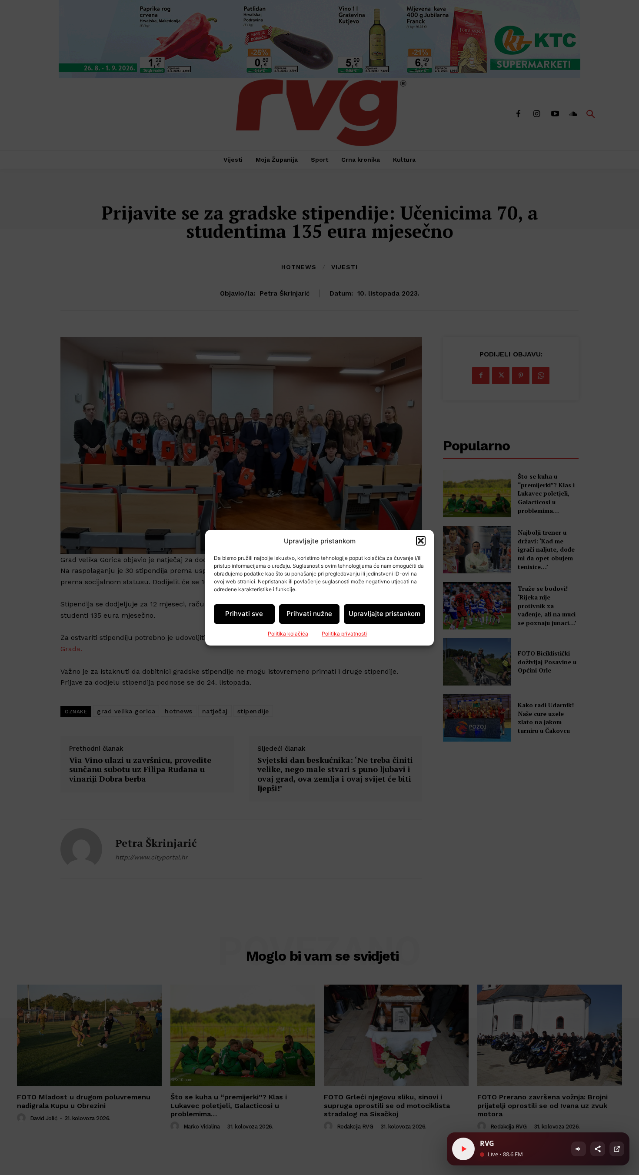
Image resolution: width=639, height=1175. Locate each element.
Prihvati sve (244, 613)
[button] (420, 540)
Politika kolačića (288, 633)
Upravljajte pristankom (384, 613)
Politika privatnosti (344, 633)
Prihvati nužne (309, 613)
